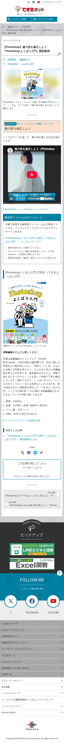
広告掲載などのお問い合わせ (15, 668)
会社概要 (5, 687)
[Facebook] (33, 2)
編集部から (13, 26)
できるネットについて (54, 2)
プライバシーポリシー (11, 680)
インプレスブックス (10, 706)
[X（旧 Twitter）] (29, 2)
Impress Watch (8, 712)
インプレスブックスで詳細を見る (23, 420)
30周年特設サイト (10, 636)
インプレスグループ (10, 693)
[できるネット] (2, 26)
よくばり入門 (27, 63)
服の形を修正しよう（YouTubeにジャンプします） (27, 209)
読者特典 (26, 26)
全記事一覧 (6, 674)
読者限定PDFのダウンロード (14, 642)
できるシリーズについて (12, 630)
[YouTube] (38, 2)
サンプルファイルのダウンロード (17, 649)
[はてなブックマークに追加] (35, 452)
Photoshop (13, 63)
